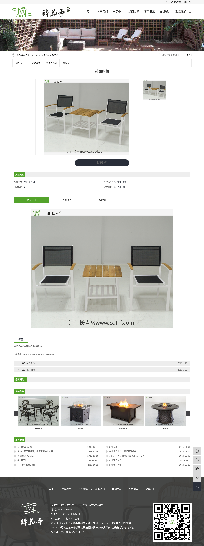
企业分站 (169, 2)
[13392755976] (197, 460)
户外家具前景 (115, 460)
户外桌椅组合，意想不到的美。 (123, 451)
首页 (86, 11)
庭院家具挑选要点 (25, 456)
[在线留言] (197, 477)
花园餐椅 (30, 363)
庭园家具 (90, 527)
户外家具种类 (115, 465)
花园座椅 (26, 346)
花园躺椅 (30, 370)
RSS (185, 2)
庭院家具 (18, 346)
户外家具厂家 (36, 346)
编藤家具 (80, 527)
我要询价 (102, 162)
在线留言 (165, 11)
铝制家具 (21, 460)
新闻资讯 (133, 11)
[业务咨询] (197, 451)
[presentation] (16, 413)
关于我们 (102, 11)
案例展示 (149, 11)
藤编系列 (67, 63)
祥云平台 (61, 532)
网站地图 (177, 2)
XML (190, 2)
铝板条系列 (55, 55)
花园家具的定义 (24, 447)
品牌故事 (66, 489)
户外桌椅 (113, 447)
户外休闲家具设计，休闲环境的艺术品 (35, 451)
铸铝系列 (20, 63)
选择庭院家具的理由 (26, 465)
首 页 (34, 55)
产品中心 (118, 11)
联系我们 (180, 11)
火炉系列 (36, 63)
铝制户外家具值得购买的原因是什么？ (127, 456)
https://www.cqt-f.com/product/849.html (38, 354)
